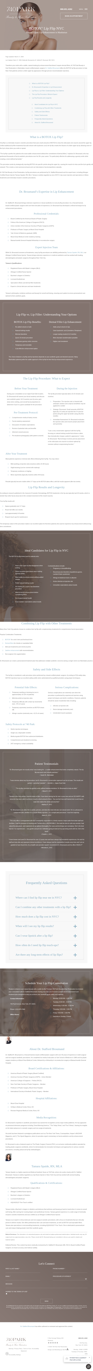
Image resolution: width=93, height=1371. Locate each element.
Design (50, 1349)
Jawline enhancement (12, 650)
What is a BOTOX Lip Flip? (40, 83)
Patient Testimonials (41, 115)
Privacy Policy (18, 1348)
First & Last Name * (13, 1268)
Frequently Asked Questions (44, 119)
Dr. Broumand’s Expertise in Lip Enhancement (47, 87)
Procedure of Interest (62, 1276)
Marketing (57, 1349)
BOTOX (8, 639)
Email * (8, 1276)
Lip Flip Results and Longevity (41, 98)
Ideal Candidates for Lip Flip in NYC (46, 104)
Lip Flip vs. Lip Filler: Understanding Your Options (48, 90)
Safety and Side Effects (42, 111)
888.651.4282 (66, 9)
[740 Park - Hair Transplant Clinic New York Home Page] (21, 13)
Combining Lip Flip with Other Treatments (48, 108)
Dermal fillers (9, 643)
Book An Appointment (74, 16)
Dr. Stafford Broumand (52, 68)
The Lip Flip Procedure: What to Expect (44, 94)
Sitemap (11, 1348)
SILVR (64, 1349)
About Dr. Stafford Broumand (44, 122)
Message (9, 1284)
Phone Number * (59, 1268)
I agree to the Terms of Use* (17, 1291)
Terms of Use (27, 1348)
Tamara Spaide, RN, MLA (75, 252)
